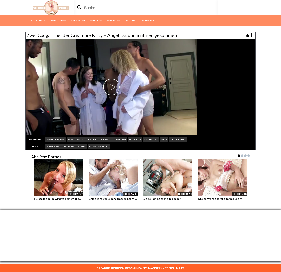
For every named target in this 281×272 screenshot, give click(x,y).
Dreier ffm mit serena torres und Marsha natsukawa (231, 198)
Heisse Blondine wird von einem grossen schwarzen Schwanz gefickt (77, 198)
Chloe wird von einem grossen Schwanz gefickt (118, 198)
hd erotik (68, 146)
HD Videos (135, 139)
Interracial (151, 139)
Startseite (38, 20)
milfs (164, 139)
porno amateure (99, 146)
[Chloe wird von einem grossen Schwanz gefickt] (113, 177)
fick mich (105, 139)
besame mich (75, 139)
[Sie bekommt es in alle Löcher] (167, 177)
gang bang (53, 146)
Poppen (81, 146)
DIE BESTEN (78, 20)
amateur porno (56, 139)
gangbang (120, 139)
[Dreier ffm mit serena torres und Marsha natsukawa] (222, 177)
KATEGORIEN (58, 20)
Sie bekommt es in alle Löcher (162, 198)
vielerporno (177, 139)
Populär (96, 20)
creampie (91, 139)
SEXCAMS (131, 20)
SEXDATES (148, 20)
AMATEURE (113, 20)
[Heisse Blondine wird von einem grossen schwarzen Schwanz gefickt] (58, 177)
